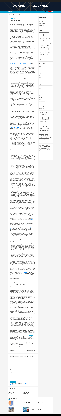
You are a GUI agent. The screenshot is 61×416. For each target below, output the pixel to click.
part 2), (30, 63)
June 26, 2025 (10, 393)
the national (42, 139)
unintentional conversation (43, 106)
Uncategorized (41, 104)
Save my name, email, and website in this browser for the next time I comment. (22, 380)
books (40, 38)
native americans (48, 50)
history (44, 47)
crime (45, 121)
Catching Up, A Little (12, 392)
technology (45, 56)
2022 (40, 82)
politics (49, 52)
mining (50, 49)
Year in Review (41, 108)
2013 (40, 68)
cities (46, 38)
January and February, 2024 (42, 409)
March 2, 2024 (40, 410)
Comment (12, 358)
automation (48, 36)
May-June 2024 (41, 25)
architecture (41, 34)
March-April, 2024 (42, 27)
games (48, 45)
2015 (40, 71)
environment (41, 45)
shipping (41, 56)
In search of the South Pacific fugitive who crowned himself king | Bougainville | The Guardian (45, 157)
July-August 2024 (26, 392)
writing (48, 59)
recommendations (14, 18)
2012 (40, 66)
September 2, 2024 (26, 393)
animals (48, 33)
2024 (40, 86)
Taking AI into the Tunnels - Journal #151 (45, 155)
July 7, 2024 (16, 410)
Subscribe (51, 11)
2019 (11, 18)
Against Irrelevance (30, 6)
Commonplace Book (11, 11)
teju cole (49, 56)
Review (40, 103)
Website (11, 375)
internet (41, 49)
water (45, 59)
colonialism (46, 40)
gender (41, 47)
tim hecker (46, 139)
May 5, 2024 (31, 410)
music (44, 50)
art (44, 34)
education (48, 43)
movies (41, 50)
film (44, 45)
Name (11, 369)
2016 (40, 73)
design (41, 43)
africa (40, 33)
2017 (40, 75)
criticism (49, 121)
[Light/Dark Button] (45, 11)
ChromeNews (33, 415)
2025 (40, 88)
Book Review (41, 90)
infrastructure (48, 47)
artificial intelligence (42, 36)
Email (11, 372)
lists (47, 49)
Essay (40, 93)
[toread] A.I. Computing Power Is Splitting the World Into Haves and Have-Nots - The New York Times (45, 149)
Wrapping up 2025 (18, 402)
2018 (40, 77)
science (47, 54)
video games (41, 59)
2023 (40, 84)
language (44, 49)
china (43, 38)
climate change (42, 40)
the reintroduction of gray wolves (23, 215)
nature (41, 52)
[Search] (47, 11)
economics (44, 43)
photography (44, 52)
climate (49, 38)
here (26, 224)
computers (41, 121)
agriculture (44, 33)
